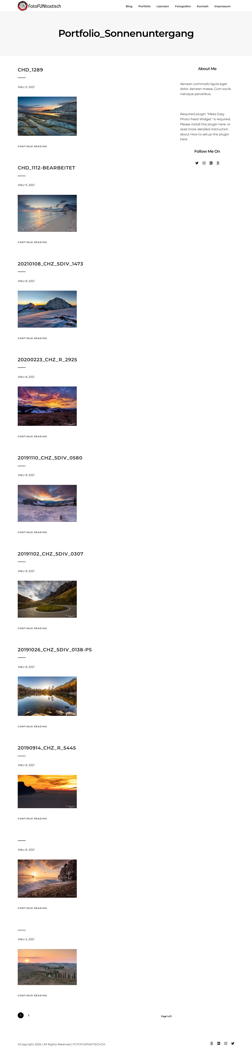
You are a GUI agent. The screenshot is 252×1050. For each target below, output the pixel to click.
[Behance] (210, 163)
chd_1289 (30, 70)
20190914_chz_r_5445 (47, 748)
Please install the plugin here (203, 124)
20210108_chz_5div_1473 (50, 264)
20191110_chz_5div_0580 (50, 458)
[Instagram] (204, 163)
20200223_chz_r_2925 (47, 359)
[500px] (217, 163)
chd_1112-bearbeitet (46, 168)
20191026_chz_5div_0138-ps (55, 650)
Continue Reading (32, 146)
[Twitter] (197, 163)
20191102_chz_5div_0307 (50, 554)
